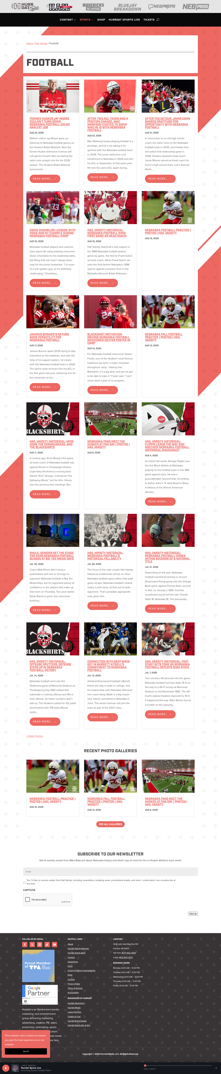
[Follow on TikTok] (47, 944)
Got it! (26, 1051)
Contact (71, 957)
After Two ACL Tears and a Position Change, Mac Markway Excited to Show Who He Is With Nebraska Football (107, 124)
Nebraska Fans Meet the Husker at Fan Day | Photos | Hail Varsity (108, 444)
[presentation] (47, 899)
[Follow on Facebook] (24, 944)
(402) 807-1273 (126, 957)
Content (66, 20)
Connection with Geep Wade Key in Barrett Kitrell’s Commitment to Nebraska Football (108, 666)
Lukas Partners (74, 1012)
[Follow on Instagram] (39, 944)
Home (29, 43)
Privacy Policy (74, 983)
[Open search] (157, 19)
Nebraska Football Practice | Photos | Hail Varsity (168, 232)
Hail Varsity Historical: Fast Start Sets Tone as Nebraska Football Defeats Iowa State (167, 664)
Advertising (73, 961)
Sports (85, 20)
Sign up (193, 913)
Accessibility (73, 992)
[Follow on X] (32, 944)
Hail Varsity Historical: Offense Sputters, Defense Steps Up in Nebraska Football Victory (50, 666)
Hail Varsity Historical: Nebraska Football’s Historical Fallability (105, 556)
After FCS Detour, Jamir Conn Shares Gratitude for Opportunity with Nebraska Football (167, 123)
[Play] (5, 1068)
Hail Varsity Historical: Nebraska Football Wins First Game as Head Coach (107, 233)
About (70, 944)
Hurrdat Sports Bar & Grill (79, 1025)
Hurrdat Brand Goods (77, 1020)
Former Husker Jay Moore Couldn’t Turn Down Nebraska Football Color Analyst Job (50, 123)
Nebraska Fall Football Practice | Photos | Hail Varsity (163, 337)
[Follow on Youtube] (54, 944)
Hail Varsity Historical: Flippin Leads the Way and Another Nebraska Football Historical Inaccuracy (167, 446)
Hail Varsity (41, 43)
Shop (101, 20)
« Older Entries (34, 736)
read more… (42, 179)
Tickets (149, 20)
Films (70, 966)
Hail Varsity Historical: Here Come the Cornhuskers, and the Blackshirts (52, 444)
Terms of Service (75, 988)
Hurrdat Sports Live (124, 20)
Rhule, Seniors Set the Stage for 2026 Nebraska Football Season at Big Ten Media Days (52, 556)
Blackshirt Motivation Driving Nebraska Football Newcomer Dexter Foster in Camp (108, 339)
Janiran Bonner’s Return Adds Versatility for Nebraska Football (49, 337)
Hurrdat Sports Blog (76, 952)
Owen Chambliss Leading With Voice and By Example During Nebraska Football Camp (52, 233)
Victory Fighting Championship (81, 970)
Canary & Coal (74, 1016)
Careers (71, 979)
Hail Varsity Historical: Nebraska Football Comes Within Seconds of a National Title (167, 557)
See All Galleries (110, 824)
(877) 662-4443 (129, 952)
